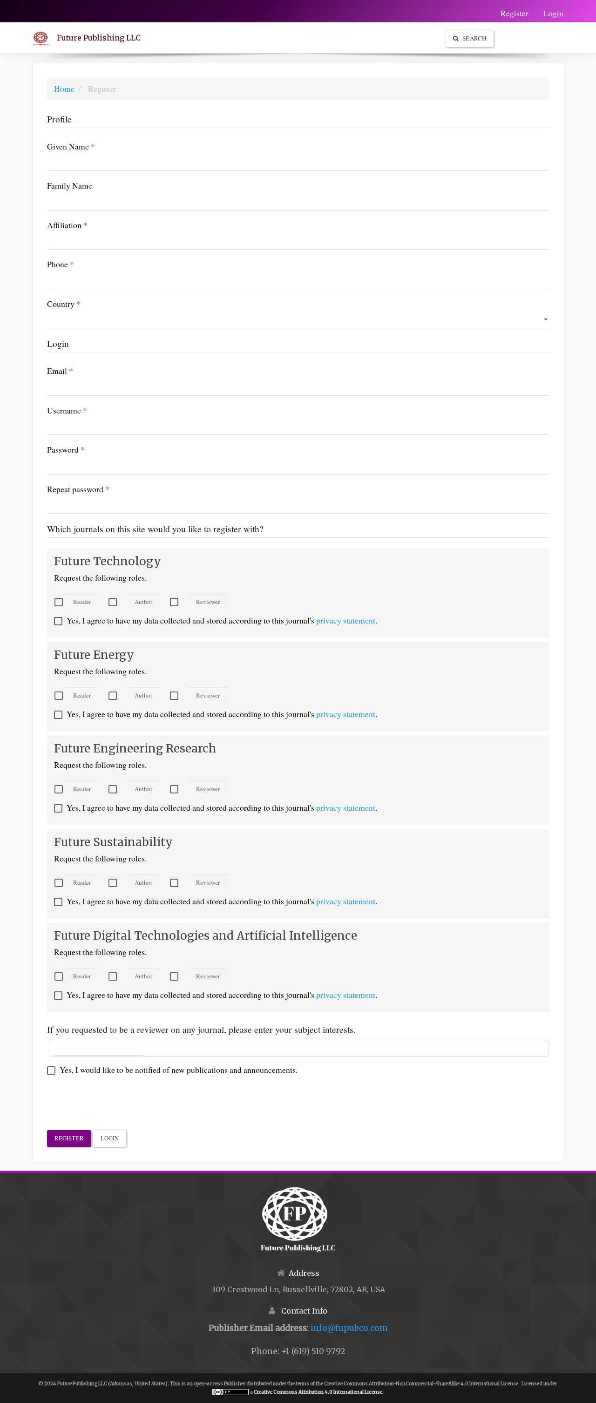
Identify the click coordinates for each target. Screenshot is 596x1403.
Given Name (86, 146)
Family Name (84, 185)
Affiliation (82, 224)
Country (79, 303)
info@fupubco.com (349, 1328)
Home (64, 88)
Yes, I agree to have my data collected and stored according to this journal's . (221, 620)
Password (81, 449)
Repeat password (93, 489)
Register (514, 13)
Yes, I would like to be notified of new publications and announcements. (178, 1069)
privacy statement (345, 620)
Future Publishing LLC (99, 37)
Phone (75, 264)
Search (473, 38)
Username (82, 410)
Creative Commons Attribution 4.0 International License (318, 1392)
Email (75, 370)
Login (553, 13)
